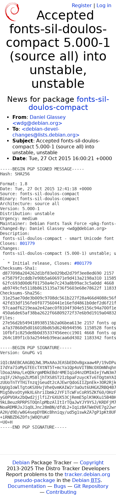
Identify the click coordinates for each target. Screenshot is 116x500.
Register (82, 5)
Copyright (92, 463)
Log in (104, 5)
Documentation (27, 486)
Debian (21, 463)
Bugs (60, 486)
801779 (27, 243)
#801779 (83, 263)
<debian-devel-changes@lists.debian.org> (45, 132)
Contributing (61, 492)
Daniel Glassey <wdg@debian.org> (39, 120)
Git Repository (91, 486)
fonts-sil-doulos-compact (68, 103)
